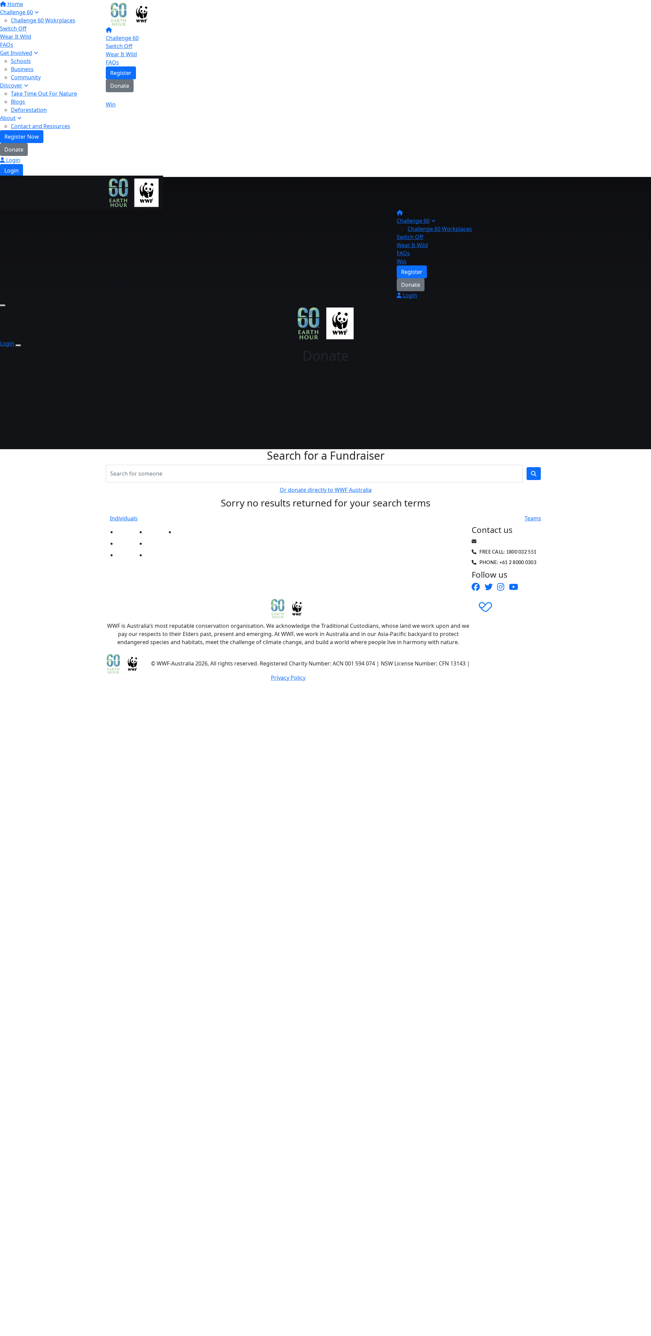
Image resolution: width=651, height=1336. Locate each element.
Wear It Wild (121, 54)
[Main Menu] (2, 305)
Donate (13, 149)
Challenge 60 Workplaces (440, 229)
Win (111, 104)
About (8, 118)
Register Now (21, 136)
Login (12, 160)
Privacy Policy (288, 677)
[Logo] (131, 13)
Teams (533, 518)
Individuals (124, 518)
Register (121, 73)
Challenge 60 (122, 38)
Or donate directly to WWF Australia (326, 490)
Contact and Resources (40, 126)
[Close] (18, 345)
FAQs (112, 62)
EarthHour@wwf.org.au (511, 541)
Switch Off (119, 46)
